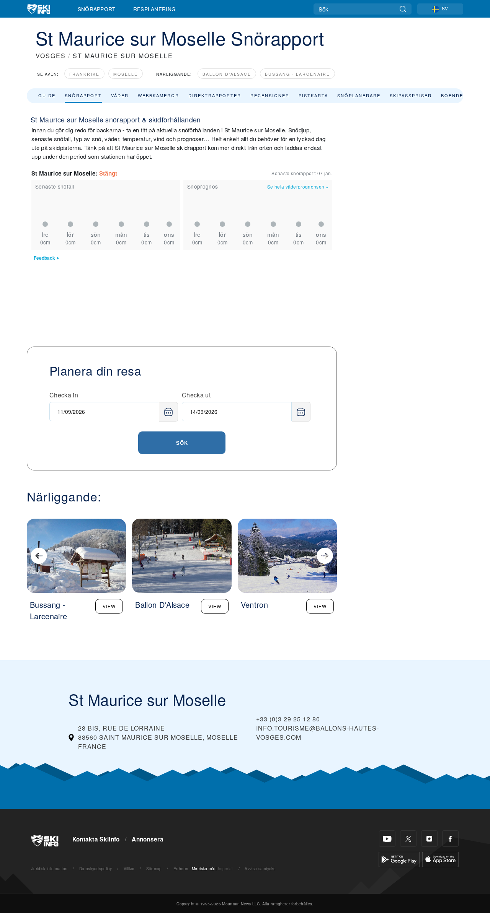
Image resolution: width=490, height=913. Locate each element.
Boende (452, 95)
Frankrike (84, 74)
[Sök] (403, 9)
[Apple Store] (440, 858)
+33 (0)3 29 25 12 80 (288, 718)
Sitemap (154, 868)
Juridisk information (49, 868)
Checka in (63, 395)
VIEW (109, 606)
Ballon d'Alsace (227, 74)
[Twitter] (408, 838)
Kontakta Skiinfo (96, 839)
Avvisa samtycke (260, 868)
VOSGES (51, 55)
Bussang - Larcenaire (297, 74)
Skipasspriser (411, 95)
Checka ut (196, 395)
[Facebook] (450, 838)
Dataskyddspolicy (95, 868)
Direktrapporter (214, 95)
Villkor (129, 868)
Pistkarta (313, 95)
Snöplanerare (359, 95)
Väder (120, 95)
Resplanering (154, 9)
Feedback (44, 258)
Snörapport (97, 9)
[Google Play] (399, 858)
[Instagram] (429, 838)
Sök (182, 442)
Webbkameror (158, 95)
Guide (47, 95)
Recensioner (269, 95)
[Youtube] (387, 838)
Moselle (125, 74)
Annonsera (147, 839)
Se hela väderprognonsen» (297, 186)
